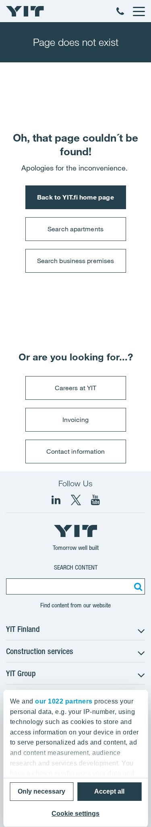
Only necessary (41, 791)
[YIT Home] (25, 11)
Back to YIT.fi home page (75, 197)
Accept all (109, 791)
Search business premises (75, 261)
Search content (75, 567)
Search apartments (75, 229)
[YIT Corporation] (95, 500)
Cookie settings (75, 813)
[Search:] (137, 586)
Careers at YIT (75, 388)
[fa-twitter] (75, 500)
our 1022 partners (64, 701)
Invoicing (75, 420)
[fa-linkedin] (56, 500)
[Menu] (138, 11)
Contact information (75, 451)
